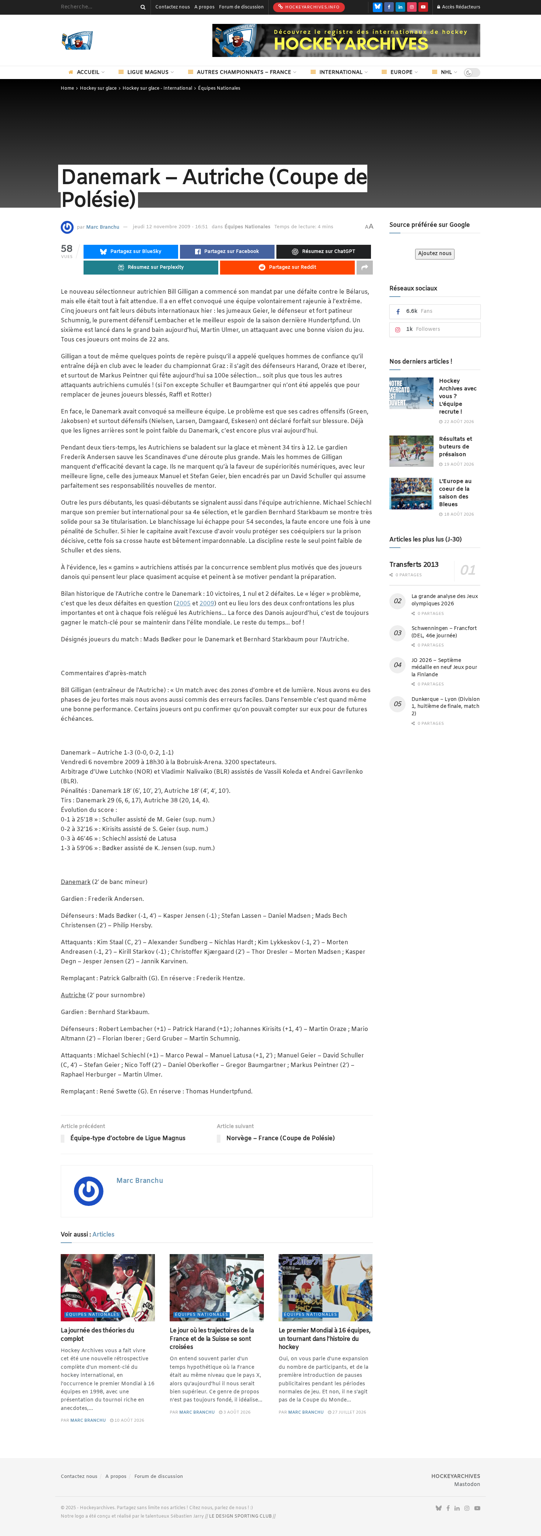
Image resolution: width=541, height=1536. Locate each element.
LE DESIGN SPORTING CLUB (240, 1516)
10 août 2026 (128, 1420)
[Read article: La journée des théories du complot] (108, 1287)
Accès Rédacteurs (460, 7)
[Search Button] (141, 7)
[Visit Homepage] (88, 40)
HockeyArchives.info (312, 7)
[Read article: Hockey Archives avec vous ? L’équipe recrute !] (411, 393)
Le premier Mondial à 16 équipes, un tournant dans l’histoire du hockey (325, 1339)
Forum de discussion (241, 7)
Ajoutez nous (435, 253)
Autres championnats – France (244, 72)
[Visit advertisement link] (346, 40)
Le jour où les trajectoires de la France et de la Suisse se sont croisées (212, 1339)
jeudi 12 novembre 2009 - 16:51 (170, 227)
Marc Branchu (102, 227)
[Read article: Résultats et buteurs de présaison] (411, 451)
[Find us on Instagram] (412, 7)
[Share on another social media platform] (365, 268)
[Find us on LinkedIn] (400, 7)
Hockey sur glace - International (157, 89)
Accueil (88, 72)
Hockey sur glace (98, 89)
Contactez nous (172, 7)
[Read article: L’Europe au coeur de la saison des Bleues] (411, 493)
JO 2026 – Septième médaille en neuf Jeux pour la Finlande (444, 668)
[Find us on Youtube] (423, 7)
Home (67, 89)
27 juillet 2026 (348, 1412)
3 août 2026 (236, 1412)
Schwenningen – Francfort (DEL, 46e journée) (444, 632)
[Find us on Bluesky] (377, 7)
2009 (206, 604)
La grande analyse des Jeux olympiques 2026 (444, 600)
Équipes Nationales (219, 89)
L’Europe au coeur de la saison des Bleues (455, 493)
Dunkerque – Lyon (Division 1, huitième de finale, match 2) (445, 706)
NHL (446, 72)
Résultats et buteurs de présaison (455, 447)
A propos (204, 7)
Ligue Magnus (148, 72)
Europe (401, 72)
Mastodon (467, 1484)
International (341, 72)
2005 (183, 604)
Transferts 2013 (414, 565)
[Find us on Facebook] (389, 7)
